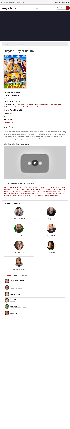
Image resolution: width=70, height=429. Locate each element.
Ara (68, 8)
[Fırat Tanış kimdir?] (19, 229)
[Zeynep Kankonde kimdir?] (19, 246)
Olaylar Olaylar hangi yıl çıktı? (31, 191)
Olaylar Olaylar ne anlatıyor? (32, 187)
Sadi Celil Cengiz (19, 219)
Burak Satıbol (51, 235)
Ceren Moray (51, 252)
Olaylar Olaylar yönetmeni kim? (13, 191)
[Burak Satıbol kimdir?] (51, 229)
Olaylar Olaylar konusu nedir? (13, 187)
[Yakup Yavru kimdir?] (51, 212)
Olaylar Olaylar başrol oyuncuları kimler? (54, 189)
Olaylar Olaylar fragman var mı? (29, 193)
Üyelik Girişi (58, 2)
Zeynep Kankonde (19, 252)
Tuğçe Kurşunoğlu (19, 269)
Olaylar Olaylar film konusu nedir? (51, 187)
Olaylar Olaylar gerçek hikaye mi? (27, 195)
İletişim (68, 2)
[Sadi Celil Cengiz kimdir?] (19, 212)
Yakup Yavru (51, 219)
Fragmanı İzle (8, 122)
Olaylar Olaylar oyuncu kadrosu (30, 189)
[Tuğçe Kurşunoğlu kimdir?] (19, 262)
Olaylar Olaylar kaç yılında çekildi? (51, 191)
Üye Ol (63, 2)
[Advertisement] (35, 26)
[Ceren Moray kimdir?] (51, 246)
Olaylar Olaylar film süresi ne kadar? (50, 193)
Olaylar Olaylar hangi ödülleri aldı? (48, 195)
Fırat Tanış (19, 235)
